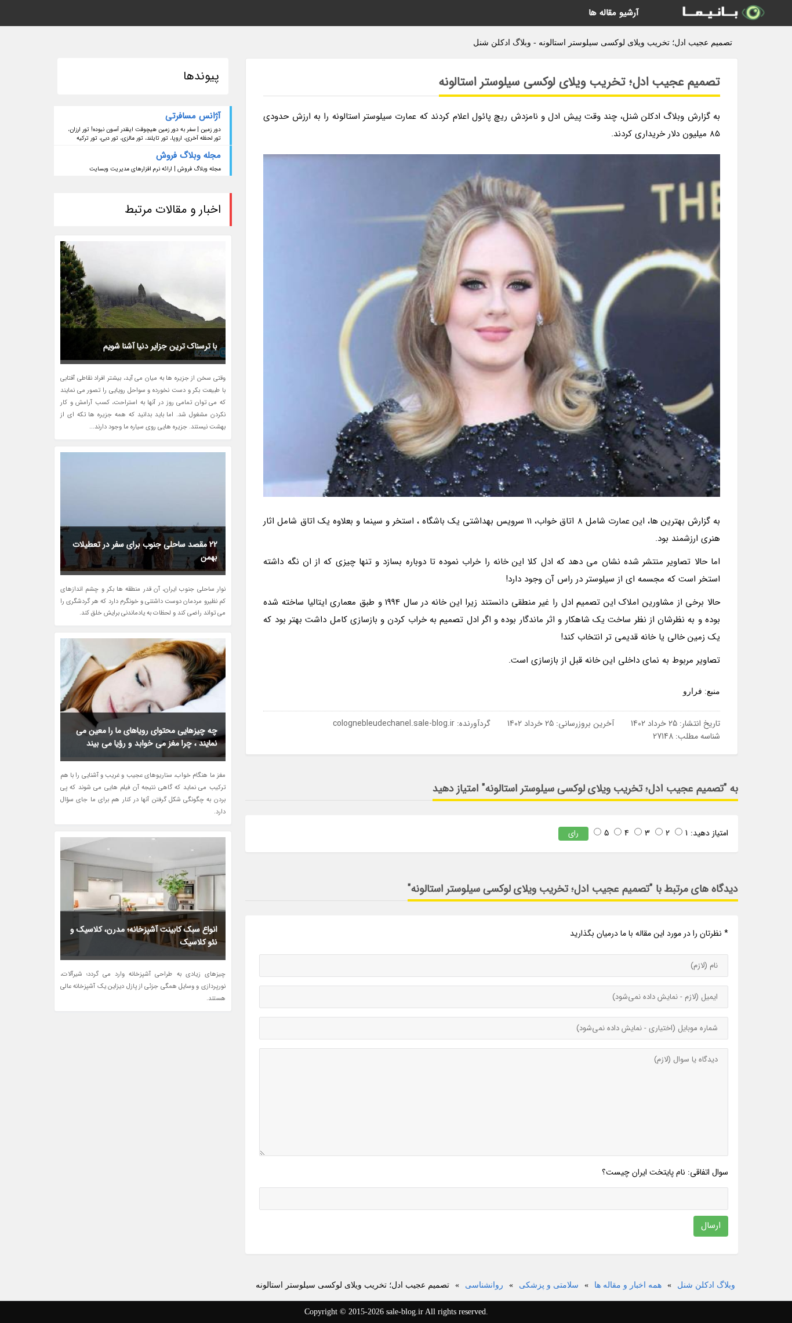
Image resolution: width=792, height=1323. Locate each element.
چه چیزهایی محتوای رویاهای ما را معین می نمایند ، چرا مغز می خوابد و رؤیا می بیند (146, 737)
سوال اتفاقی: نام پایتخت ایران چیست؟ (665, 1172)
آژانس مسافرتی (193, 116)
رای (573, 833)
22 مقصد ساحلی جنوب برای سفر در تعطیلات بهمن (144, 551)
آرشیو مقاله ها (613, 13)
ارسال (711, 1226)
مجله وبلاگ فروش (188, 155)
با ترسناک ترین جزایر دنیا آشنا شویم (160, 346)
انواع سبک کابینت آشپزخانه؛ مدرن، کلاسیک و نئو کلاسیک (143, 935)
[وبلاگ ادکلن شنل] (722, 13)
